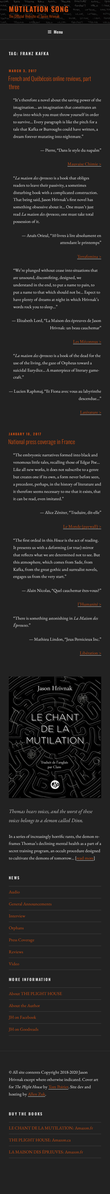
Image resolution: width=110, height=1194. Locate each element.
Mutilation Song (39, 9)
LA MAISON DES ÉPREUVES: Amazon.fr (46, 1152)
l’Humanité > (89, 604)
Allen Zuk (36, 1094)
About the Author (24, 1005)
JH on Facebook (22, 1017)
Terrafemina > (89, 256)
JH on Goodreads (23, 1029)
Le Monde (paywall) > (82, 526)
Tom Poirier (58, 1086)
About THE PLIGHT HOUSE (35, 993)
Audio (14, 892)
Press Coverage (21, 939)
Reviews (16, 951)
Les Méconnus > (87, 341)
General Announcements (30, 904)
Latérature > (90, 412)
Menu (58, 32)
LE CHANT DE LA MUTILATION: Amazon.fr (51, 1128)
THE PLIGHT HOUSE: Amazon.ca (40, 1140)
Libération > (90, 653)
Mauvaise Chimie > (84, 164)
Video (14, 963)
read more (85, 858)
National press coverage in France (41, 441)
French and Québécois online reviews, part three (49, 82)
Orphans (16, 927)
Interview (17, 916)
